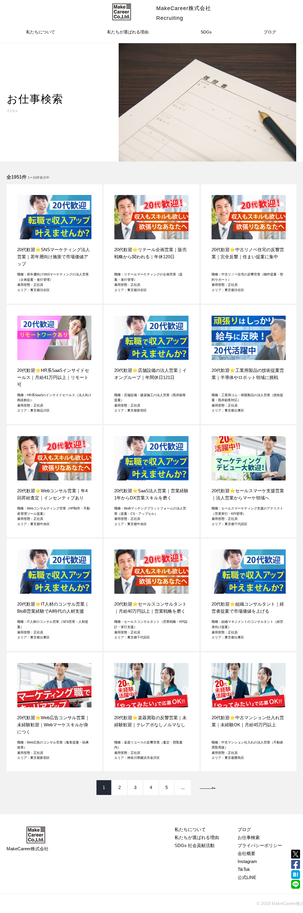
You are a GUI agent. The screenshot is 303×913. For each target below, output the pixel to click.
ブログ (270, 32)
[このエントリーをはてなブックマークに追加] (295, 874)
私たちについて (40, 32)
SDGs (206, 32)
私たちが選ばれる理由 (128, 32)
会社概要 (246, 853)
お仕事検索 (249, 837)
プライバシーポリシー (260, 845)
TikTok (244, 869)
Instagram (247, 861)
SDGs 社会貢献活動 (195, 845)
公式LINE (247, 877)
